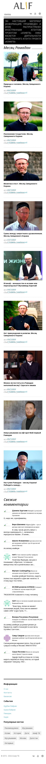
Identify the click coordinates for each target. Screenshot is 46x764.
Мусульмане (27, 728)
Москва (23, 738)
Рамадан (7, 713)
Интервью (9, 743)
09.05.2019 (11, 389)
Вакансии (8, 696)
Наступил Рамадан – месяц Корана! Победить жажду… (20, 483)
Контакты (8, 692)
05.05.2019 (11, 489)
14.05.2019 (11, 289)
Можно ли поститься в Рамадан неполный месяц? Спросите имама (20, 384)
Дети (27, 733)
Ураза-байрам (9, 710)
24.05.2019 (11, 190)
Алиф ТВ (36, 733)
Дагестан (34, 738)
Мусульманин (10, 738)
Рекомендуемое (11, 728)
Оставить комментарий (17, 93)
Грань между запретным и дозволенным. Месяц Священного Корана (23, 234)
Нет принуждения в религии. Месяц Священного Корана (20, 334)
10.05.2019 (11, 339)
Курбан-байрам (10, 706)
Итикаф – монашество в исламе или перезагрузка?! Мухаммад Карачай (20, 284)
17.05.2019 (11, 239)
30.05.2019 (11, 140)
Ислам (7, 733)
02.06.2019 (11, 90)
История (17, 733)
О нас (6, 689)
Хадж (6, 717)
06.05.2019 (11, 439)
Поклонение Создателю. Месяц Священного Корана (18, 135)
